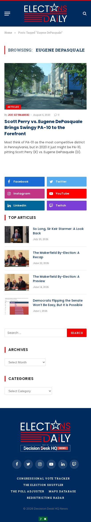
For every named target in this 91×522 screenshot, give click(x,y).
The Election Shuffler (43, 485)
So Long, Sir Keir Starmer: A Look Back (58, 231)
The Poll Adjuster (27, 491)
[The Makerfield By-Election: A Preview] (17, 282)
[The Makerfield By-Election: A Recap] (17, 258)
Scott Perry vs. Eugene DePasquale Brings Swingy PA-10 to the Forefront (43, 128)
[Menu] (7, 14)
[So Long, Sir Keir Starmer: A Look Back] (17, 234)
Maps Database (62, 491)
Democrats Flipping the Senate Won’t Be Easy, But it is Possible (58, 302)
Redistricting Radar (45, 497)
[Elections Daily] (45, 13)
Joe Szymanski (18, 114)
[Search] (84, 14)
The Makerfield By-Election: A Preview (56, 278)
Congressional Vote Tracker (43, 478)
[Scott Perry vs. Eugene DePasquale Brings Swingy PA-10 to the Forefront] (45, 86)
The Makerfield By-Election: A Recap (56, 254)
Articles (13, 107)
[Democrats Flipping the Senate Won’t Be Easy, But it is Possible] (17, 306)
